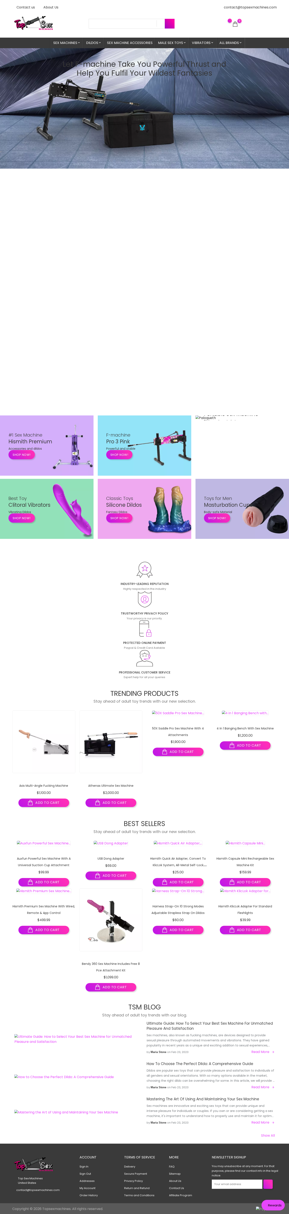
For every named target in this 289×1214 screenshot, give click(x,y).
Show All (268, 1135)
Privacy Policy (133, 1181)
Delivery (129, 1167)
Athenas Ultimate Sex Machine (110, 786)
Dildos (94, 42)
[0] (235, 24)
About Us (50, 7)
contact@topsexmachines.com (250, 7)
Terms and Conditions (139, 1195)
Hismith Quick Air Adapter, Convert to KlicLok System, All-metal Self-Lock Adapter (178, 865)
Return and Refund (137, 1188)
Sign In (84, 1167)
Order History (89, 1195)
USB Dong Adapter (111, 858)
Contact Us (176, 1188)
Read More (260, 1051)
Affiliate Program (180, 1195)
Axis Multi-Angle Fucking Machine (43, 786)
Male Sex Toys (172, 42)
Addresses (87, 1181)
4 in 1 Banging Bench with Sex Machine (245, 728)
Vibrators (203, 42)
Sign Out (85, 1174)
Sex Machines (67, 42)
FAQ (172, 1167)
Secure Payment (135, 1174)
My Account (87, 1188)
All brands (230, 42)
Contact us (25, 7)
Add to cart (47, 802)
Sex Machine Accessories (130, 42)
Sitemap (175, 1174)
